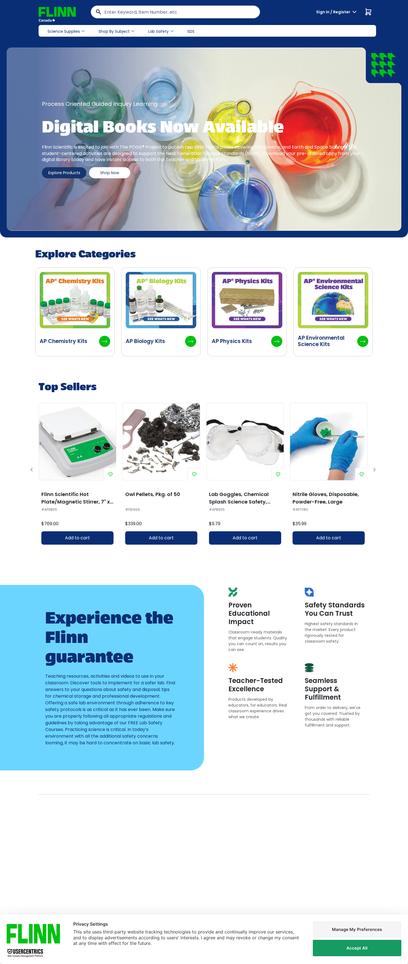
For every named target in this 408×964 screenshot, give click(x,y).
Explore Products (64, 173)
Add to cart (77, 538)
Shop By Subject (114, 31)
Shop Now (109, 173)
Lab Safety (158, 31)
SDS (191, 31)
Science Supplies (63, 31)
